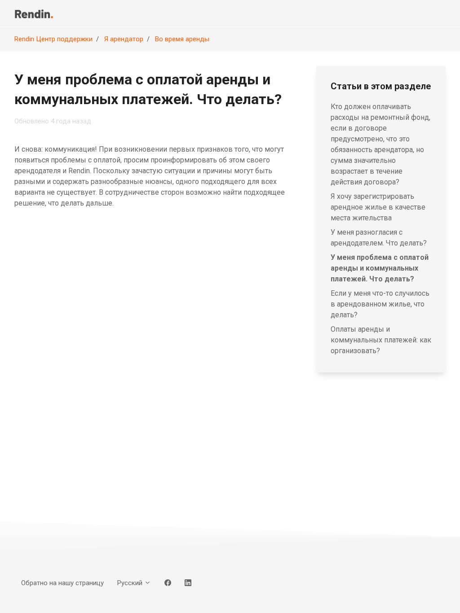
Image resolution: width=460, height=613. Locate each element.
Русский (130, 583)
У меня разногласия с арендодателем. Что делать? (379, 237)
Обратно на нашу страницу (62, 583)
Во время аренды (182, 39)
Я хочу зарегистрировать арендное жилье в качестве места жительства (378, 207)
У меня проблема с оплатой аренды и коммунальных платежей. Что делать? (380, 268)
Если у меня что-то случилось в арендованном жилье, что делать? (380, 304)
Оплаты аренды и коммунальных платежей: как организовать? (381, 340)
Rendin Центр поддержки (53, 39)
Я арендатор (123, 39)
